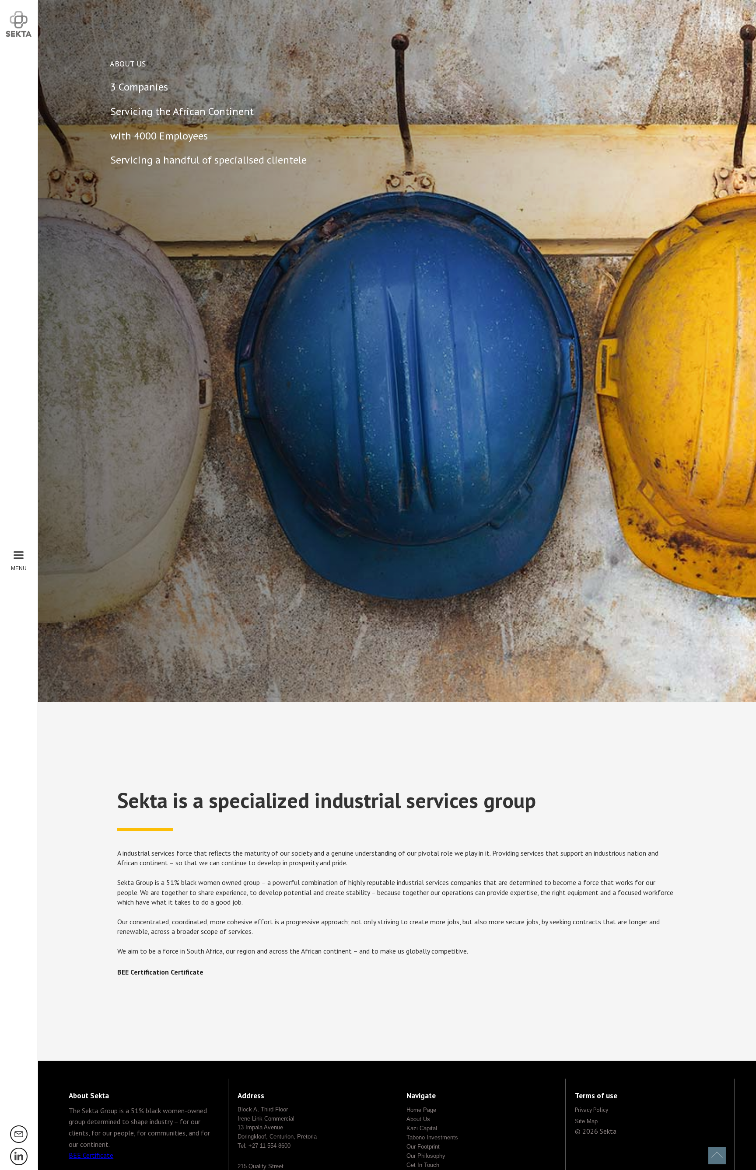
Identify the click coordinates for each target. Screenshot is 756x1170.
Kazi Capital (421, 1128)
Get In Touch (422, 1165)
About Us (418, 1119)
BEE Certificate (91, 1155)
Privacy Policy (591, 1110)
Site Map (586, 1121)
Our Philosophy (425, 1156)
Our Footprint (423, 1146)
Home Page (421, 1110)
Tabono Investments (432, 1137)
